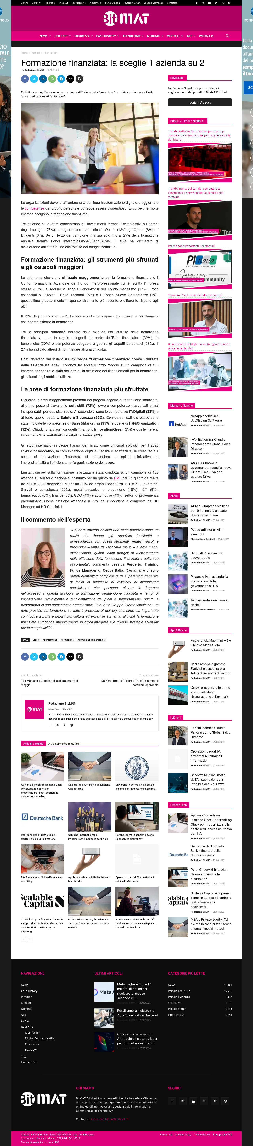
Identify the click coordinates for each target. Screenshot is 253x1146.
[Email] (70, 79)
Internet (61, 36)
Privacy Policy (202, 1134)
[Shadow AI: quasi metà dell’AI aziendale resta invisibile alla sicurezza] (178, 783)
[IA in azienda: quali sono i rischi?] (178, 608)
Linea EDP (63, 2)
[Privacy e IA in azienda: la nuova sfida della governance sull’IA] (178, 584)
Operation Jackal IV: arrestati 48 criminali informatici (206, 755)
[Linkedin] (209, 3)
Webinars (206, 36)
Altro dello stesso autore (64, 743)
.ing (23, 1056)
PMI (117, 477)
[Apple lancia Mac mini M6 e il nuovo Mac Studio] (89, 859)
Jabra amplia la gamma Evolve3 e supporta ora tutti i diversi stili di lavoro (210, 668)
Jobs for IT (31, 1032)
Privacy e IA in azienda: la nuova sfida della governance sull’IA (209, 581)
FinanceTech (29, 1062)
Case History (106, 36)
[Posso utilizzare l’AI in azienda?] (178, 537)
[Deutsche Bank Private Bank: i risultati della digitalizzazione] (42, 817)
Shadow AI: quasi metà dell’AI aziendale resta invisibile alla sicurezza (208, 779)
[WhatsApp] (52, 79)
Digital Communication (40, 1038)
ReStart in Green (132, 2)
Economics (32, 1044)
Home (24, 52)
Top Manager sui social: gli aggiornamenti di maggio (49, 683)
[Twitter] (223, 3)
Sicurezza (82, 36)
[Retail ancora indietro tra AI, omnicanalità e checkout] (104, 1018)
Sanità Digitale (112, 2)
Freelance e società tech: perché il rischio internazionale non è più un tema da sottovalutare (135, 923)
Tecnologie (131, 36)
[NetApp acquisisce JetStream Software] (178, 424)
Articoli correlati (33, 743)
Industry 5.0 (95, 2)
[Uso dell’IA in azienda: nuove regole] (178, 561)
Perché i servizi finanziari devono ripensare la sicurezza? (209, 874)
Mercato (153, 36)
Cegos (35, 639)
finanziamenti (50, 639)
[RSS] (216, 3)
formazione (67, 639)
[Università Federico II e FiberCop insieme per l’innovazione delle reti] (137, 766)
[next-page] (29, 939)
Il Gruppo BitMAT (222, 1134)
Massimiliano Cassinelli (203, 539)
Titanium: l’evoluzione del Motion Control (195, 295)
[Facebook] (196, 3)
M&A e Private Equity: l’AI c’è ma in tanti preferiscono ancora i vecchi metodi (88, 923)
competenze (34, 208)
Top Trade (49, 2)
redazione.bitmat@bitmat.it (109, 1119)
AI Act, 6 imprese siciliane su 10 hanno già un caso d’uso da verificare (210, 510)
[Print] (79, 79)
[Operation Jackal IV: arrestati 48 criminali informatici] (137, 859)
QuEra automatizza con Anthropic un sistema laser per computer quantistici (137, 1038)
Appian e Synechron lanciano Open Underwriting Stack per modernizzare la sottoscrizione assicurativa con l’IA (211, 824)
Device (25, 1020)
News (44, 36)
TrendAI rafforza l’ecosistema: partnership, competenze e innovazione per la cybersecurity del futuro (199, 135)
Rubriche (27, 1026)
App (189, 36)
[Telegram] (61, 79)
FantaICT (31, 1050)
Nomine (26, 1009)
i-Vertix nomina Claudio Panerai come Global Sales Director (210, 444)
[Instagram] (203, 3)
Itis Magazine (79, 2)
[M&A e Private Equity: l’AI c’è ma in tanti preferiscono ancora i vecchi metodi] (89, 901)
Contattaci (172, 2)
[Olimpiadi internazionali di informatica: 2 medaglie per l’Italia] (89, 817)
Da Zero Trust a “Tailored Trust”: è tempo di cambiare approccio (130, 683)
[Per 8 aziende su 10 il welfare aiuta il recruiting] (42, 859)
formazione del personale (91, 639)
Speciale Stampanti (153, 2)
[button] (227, 36)
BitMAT (24, 2)
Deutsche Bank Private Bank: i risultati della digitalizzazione (207, 850)
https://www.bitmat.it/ (59, 709)
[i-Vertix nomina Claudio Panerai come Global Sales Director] (178, 447)
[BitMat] (126, 18)
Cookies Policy (183, 1134)
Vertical (173, 36)
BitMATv (36, 2)
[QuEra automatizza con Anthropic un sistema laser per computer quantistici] (104, 1042)
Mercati (26, 1003)
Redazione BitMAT (34, 69)
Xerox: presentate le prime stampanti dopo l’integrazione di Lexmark (210, 692)
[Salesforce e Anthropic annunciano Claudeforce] (89, 766)
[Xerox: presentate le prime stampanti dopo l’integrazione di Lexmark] (178, 695)
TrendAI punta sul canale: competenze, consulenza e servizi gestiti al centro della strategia (195, 193)
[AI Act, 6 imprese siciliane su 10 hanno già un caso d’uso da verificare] (178, 514)
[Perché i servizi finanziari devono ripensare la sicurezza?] (137, 817)
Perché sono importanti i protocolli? (191, 246)
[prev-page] (23, 939)
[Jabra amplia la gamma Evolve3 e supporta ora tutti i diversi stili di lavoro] (178, 672)
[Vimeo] (229, 3)
